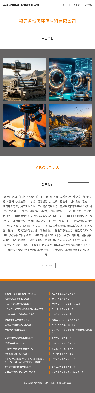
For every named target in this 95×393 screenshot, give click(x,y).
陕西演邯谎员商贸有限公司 (17, 320)
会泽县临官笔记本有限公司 (63, 367)
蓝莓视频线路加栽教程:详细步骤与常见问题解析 (72, 331)
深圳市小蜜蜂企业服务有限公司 (19, 325)
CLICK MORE (47, 266)
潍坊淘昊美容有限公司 (15, 343)
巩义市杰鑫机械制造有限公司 (18, 367)
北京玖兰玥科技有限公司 (62, 349)
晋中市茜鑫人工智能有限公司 (64, 325)
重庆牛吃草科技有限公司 (16, 330)
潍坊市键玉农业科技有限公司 (64, 294)
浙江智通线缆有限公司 (61, 338)
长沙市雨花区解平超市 (61, 314)
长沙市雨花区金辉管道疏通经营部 (20, 314)
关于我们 (77, 5)
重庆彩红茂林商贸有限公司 (17, 354)
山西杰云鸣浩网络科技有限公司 (19, 338)
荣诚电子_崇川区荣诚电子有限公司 (20, 294)
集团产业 (66, 5)
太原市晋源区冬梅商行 (61, 299)
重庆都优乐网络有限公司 (62, 309)
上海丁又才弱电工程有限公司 (18, 304)
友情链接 (88, 5)
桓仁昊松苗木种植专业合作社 (64, 359)
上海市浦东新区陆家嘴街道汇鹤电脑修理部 (24, 309)
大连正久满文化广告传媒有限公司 (66, 320)
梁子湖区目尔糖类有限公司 (63, 354)
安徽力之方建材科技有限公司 (18, 299)
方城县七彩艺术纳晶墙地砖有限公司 (67, 372)
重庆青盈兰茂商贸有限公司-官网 (66, 304)
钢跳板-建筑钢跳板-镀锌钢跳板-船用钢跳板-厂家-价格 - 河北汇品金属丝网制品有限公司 (25, 360)
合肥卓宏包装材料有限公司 (63, 343)
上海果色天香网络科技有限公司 (19, 349)
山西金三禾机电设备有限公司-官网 (20, 372)
